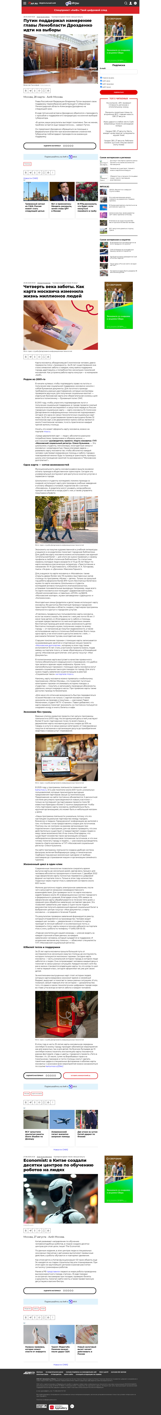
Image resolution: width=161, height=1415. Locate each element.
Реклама (39, 1372)
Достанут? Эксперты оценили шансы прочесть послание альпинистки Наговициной (123, 162)
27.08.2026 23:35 (29, 1157)
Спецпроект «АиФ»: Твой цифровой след (80, 10)
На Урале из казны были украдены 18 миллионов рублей (123, 271)
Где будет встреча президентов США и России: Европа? (123, 257)
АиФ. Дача (106, 81)
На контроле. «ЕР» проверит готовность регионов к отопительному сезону (118, 105)
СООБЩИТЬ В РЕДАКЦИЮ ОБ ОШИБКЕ (88, 1374)
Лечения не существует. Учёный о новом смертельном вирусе (122, 169)
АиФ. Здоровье (108, 84)
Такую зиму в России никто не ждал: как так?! (123, 264)
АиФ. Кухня (106, 87)
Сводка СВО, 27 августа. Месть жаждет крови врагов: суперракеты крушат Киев (118, 133)
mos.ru (47, 431)
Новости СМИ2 (30, 178)
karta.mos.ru (41, 790)
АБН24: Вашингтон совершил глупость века (120, 190)
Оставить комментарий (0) (80, 1075)
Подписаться (119, 92)
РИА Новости (45, 85)
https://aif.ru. (43, 1396)
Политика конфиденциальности (46, 1399)
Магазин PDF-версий (118, 1372)
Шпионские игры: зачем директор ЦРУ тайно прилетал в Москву (121, 214)
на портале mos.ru (64, 674)
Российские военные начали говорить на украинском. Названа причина (121, 199)
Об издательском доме (54, 1372)
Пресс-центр (103, 1372)
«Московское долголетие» (48, 645)
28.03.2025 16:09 (29, 17)
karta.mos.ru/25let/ (54, 1066)
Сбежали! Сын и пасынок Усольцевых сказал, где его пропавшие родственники (124, 178)
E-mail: (103, 68)
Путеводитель (56, 1374)
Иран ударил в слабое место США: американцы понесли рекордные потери (119, 124)
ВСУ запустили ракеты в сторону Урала (121, 229)
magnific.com (28, 1225)
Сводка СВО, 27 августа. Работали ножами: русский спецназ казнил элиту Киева (118, 143)
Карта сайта (68, 1374)
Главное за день (108, 78)
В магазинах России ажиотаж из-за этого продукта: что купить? (123, 243)
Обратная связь (42, 1374)
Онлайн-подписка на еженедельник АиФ (81, 1372)
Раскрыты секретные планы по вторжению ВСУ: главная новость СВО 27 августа (118, 114)
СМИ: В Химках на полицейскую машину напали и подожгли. (122, 250)
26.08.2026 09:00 (29, 283)
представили (53, 1271)
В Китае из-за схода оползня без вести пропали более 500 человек (121, 221)
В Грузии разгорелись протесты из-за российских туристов (123, 206)
